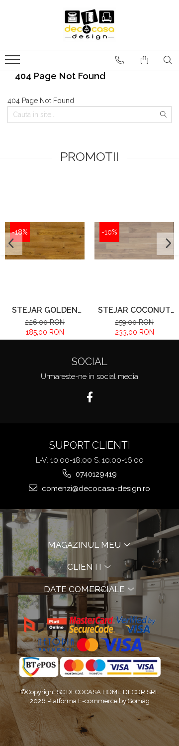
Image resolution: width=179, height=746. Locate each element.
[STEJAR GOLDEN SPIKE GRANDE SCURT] (45, 240)
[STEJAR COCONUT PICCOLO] (134, 240)
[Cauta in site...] (168, 60)
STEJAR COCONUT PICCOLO (134, 310)
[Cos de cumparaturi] (144, 60)
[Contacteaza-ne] (119, 60)
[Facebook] (89, 397)
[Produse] (13, 62)
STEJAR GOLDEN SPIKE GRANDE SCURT (45, 310)
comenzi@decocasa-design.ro (95, 488)
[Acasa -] (89, 24)
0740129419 (95, 474)
